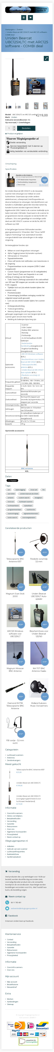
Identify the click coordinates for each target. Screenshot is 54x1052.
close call (34, 490)
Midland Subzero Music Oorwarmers (39, 704)
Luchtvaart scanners (15, 755)
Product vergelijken (15, 133)
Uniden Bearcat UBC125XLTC (28, 783)
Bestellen (26, 128)
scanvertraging (13, 513)
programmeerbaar (14, 510)
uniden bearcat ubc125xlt (29, 494)
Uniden (14, 117)
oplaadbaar (28, 506)
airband (10, 498)
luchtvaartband (13, 506)
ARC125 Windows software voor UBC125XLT (15, 634)
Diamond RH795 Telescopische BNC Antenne (15, 706)
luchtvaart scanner (25, 502)
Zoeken (20, 29)
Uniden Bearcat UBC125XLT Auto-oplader (39, 596)
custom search (24, 498)
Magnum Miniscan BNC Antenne (15, 669)
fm (44, 490)
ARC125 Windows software (32, 354)
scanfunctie (31, 510)
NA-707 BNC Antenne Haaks (39, 669)
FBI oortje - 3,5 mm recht (15, 741)
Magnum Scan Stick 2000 (15, 595)
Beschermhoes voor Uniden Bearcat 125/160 (39, 634)
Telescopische (28, 364)
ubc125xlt (11, 494)
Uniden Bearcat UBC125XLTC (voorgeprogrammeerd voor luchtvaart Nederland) (28, 798)
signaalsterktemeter (31, 513)
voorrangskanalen (29, 517)
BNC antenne (27, 468)
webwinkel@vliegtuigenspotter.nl (24, 908)
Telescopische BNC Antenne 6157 (15, 560)
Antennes (11, 757)
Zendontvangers (13, 760)
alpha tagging (20, 490)
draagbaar (38, 498)
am (9, 490)
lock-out (11, 502)
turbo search (12, 517)
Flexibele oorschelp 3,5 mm (39, 560)
